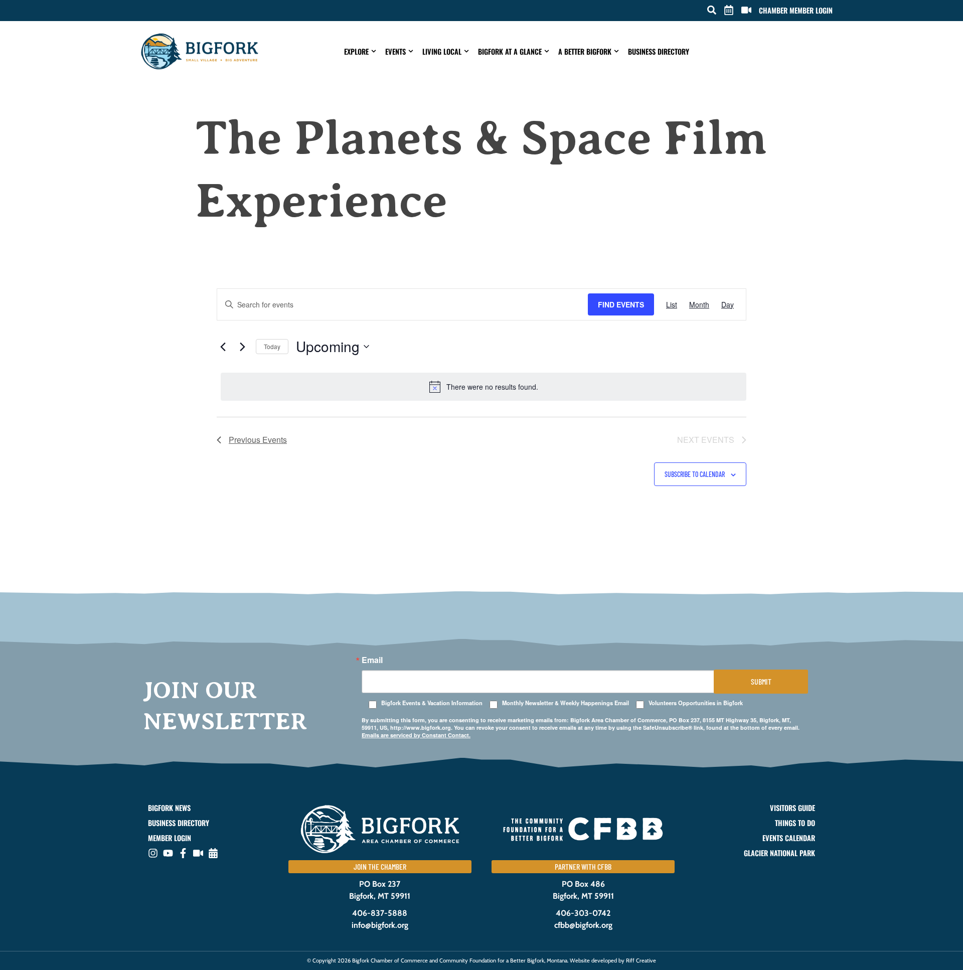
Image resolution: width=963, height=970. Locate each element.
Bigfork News (169, 808)
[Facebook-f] (183, 853)
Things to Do (795, 823)
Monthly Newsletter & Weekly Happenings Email (565, 703)
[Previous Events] (223, 347)
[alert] (483, 387)
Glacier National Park (779, 853)
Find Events (621, 304)
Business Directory (658, 51)
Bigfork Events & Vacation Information (432, 703)
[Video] (198, 853)
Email (372, 660)
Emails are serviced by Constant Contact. (416, 735)
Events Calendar (788, 838)
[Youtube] (168, 853)
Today (272, 346)
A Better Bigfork (584, 51)
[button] (711, 10)
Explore (356, 51)
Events (395, 51)
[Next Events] (242, 347)
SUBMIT (761, 681)
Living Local (441, 51)
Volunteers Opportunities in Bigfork (696, 703)
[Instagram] (153, 853)
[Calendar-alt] (213, 853)
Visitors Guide (792, 808)
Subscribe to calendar (695, 474)
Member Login (169, 838)
